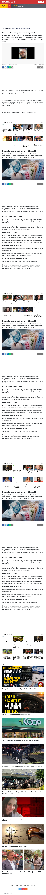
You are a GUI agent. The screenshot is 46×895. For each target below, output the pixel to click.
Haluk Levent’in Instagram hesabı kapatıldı (24, 5)
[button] (38, 67)
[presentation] (6, 5)
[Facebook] (3, 67)
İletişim (21, 885)
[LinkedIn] (8, 67)
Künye (17, 885)
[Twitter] (5, 67)
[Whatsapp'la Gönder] (10, 67)
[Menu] (39, 2)
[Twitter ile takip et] (20, 889)
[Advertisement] (23, 18)
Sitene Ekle (33, 885)
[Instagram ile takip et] (23, 889)
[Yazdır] (12, 67)
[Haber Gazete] (8, 1)
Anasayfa (12, 885)
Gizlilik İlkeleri (26, 885)
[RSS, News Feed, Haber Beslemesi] (25, 889)
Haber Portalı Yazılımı (8, 893)
